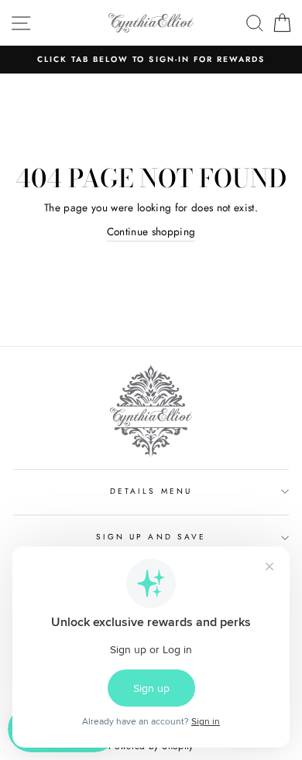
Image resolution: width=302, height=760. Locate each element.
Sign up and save (151, 537)
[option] (151, 59)
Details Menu (151, 491)
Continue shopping (151, 231)
